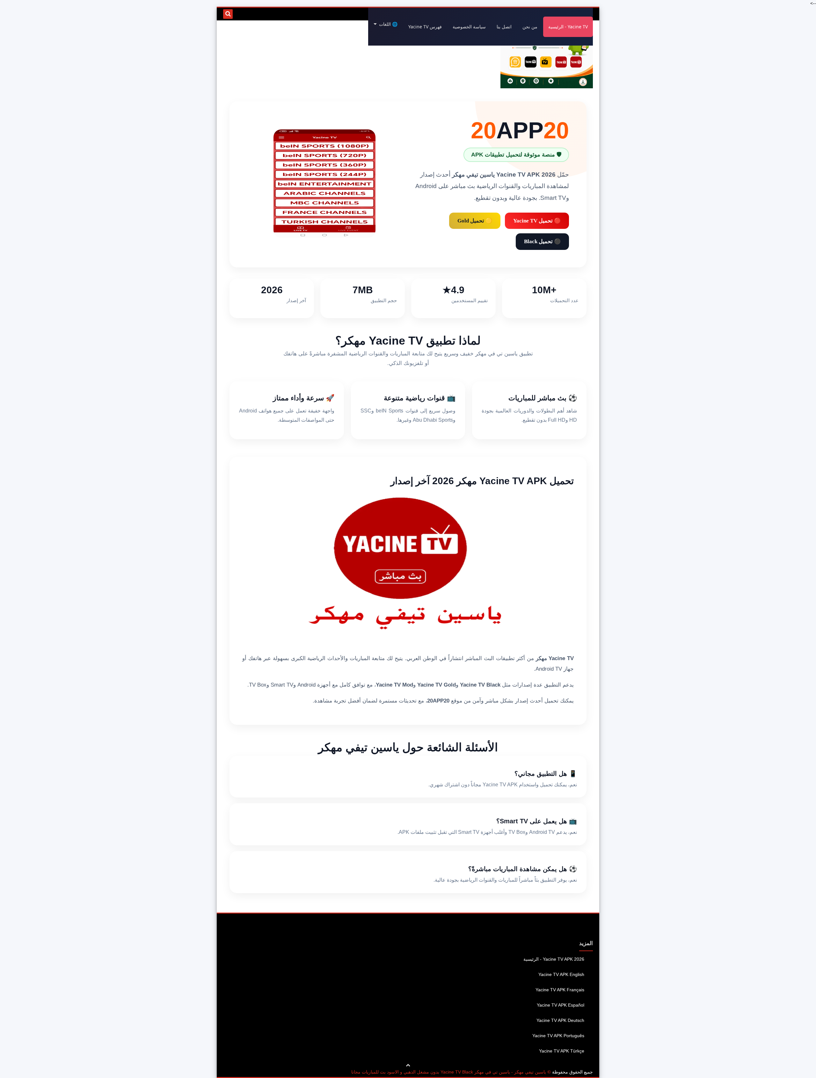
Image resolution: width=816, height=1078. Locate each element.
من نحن (529, 27)
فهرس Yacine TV (425, 27)
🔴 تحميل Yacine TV (537, 221)
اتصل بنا (504, 27)
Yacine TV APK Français (560, 989)
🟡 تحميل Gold (474, 221)
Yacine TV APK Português (558, 1035)
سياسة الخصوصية (469, 27)
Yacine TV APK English (561, 974)
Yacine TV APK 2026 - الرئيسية (553, 959)
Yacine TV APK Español (560, 1005)
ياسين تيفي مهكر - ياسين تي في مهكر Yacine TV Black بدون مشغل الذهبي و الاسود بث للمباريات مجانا (448, 1071)
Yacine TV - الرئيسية (568, 27)
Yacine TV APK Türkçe (561, 1050)
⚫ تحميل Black (542, 241)
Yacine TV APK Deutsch (560, 1020)
